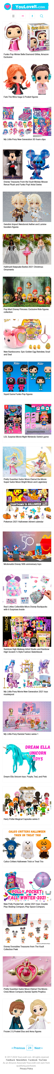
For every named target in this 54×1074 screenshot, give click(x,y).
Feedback (10, 1059)
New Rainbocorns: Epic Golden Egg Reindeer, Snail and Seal (27, 353)
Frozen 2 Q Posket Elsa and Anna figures (22, 1031)
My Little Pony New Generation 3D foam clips (25, 139)
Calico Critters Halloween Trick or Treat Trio (23, 861)
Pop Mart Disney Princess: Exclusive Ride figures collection (26, 310)
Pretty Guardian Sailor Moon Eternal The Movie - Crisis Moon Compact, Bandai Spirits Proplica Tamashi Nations (26, 990)
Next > (38, 1048)
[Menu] (13, 16)
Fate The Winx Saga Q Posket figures (21, 97)
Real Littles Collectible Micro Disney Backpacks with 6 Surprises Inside (25, 608)
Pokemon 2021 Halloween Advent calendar (23, 521)
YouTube (43, 1059)
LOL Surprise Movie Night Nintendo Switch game (26, 436)
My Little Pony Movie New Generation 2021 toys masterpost (26, 693)
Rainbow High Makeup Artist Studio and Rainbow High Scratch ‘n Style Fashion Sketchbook (26, 650)
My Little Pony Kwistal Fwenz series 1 (21, 734)
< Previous (18, 1048)
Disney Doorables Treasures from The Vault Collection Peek (24, 948)
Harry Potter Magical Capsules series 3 (21, 819)
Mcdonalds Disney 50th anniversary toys (22, 564)
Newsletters (21, 1059)
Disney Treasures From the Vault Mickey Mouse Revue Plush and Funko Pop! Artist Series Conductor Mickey (26, 183)
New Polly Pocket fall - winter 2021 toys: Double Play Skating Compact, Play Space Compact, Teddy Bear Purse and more (26, 905)
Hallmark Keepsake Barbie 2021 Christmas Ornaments (23, 268)
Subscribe (22, 16)
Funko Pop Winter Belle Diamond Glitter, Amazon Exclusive (26, 55)
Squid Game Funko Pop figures (18, 394)
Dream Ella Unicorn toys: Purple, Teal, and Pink (25, 776)
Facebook (32, 16)
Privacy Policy (26, 1068)
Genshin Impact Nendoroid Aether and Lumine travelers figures (25, 225)
